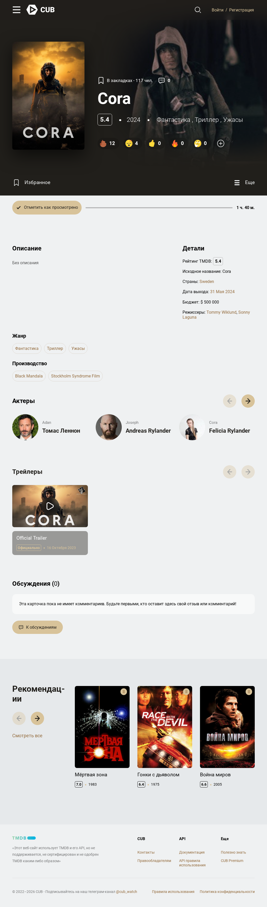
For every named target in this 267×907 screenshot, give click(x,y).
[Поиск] (198, 10)
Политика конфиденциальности (227, 892)
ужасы (233, 119)
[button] (248, 401)
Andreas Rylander (148, 430)
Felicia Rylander (229, 430)
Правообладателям (154, 861)
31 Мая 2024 (222, 291)
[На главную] (40, 10)
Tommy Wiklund (221, 312)
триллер (207, 119)
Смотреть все (27, 735)
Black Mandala (29, 376)
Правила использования (173, 892)
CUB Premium (232, 861)
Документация (192, 852)
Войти (217, 9)
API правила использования (192, 863)
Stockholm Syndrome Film (75, 376)
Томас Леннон (61, 430)
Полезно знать (233, 852)
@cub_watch (126, 892)
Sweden (206, 281)
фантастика (173, 119)
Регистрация (241, 9)
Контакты (146, 852)
